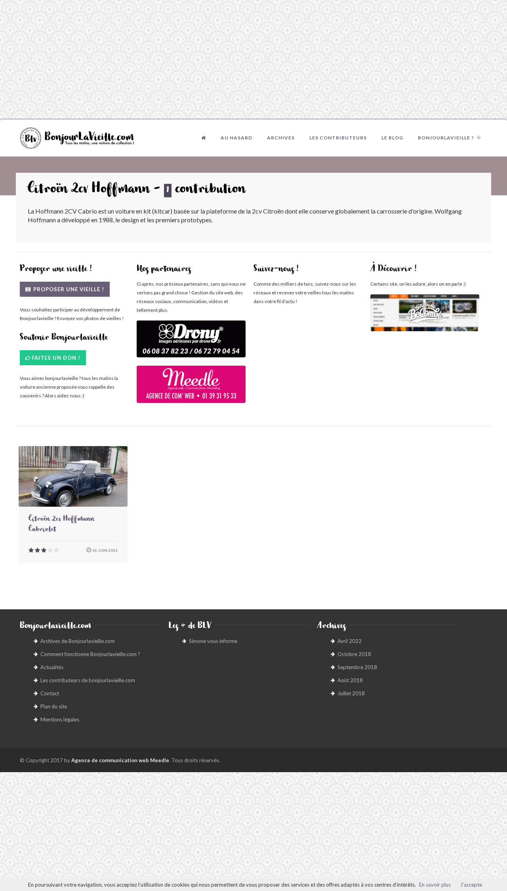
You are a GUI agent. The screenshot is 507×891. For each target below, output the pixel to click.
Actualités (51, 667)
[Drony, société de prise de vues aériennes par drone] (191, 343)
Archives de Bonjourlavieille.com (77, 641)
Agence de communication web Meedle (120, 760)
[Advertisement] (253, 59)
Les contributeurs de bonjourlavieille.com (87, 680)
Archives (281, 138)
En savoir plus (435, 884)
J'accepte (471, 884)
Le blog (392, 138)
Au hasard (236, 138)
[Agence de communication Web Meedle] (191, 388)
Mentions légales (59, 719)
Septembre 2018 (357, 667)
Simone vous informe (213, 641)
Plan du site (53, 706)
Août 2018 (350, 680)
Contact (49, 693)
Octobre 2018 (354, 654)
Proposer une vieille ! (68, 289)
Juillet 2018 (351, 693)
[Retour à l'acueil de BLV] (203, 138)
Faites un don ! (56, 358)
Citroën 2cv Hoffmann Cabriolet (61, 525)
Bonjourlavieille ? (446, 138)
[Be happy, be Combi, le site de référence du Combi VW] (424, 312)
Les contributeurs (338, 138)
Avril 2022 (349, 641)
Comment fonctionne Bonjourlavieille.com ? (90, 654)
